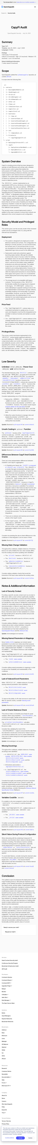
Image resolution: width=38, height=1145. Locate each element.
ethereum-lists (24, 630)
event (17, 687)
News (3, 1098)
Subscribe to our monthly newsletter (26, 2)
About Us (4, 1095)
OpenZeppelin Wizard (8, 630)
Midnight (4, 1041)
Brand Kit (4, 1110)
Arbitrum (4, 1030)
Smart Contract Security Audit (10, 960)
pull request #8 (18, 578)
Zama (3, 1055)
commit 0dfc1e (29, 829)
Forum (3, 1082)
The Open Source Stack (8, 1003)
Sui (2, 1053)
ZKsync (4, 1058)
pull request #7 (18, 540)
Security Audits (11, 13)
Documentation (6, 1077)
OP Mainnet (5, 1044)
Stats (3, 1080)
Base (3, 1032)
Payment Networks (7, 1018)
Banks (3, 1013)
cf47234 (8, 76)
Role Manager (5, 1000)
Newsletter (5, 1074)
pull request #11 (18, 793)
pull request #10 (18, 705)
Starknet (4, 1047)
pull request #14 (18, 866)
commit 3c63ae (29, 578)
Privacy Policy (5, 1124)
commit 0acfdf (29, 866)
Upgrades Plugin (6, 986)
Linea (3, 1038)
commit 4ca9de (29, 793)
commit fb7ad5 (29, 705)
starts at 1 (18, 484)
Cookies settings (9, 1137)
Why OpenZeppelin (7, 1104)
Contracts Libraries (7, 977)
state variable (15, 659)
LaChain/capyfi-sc (23, 74)
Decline (30, 1138)
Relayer (4, 988)
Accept (20, 1138)
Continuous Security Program (10, 963)
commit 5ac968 (29, 450)
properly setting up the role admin (15, 406)
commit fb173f (28, 540)
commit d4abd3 (29, 424)
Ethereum (4, 1035)
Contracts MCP (6, 983)
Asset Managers (6, 1015)
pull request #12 (18, 829)
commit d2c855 (29, 674)
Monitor (4, 991)
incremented (30, 484)
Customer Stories (6, 1071)
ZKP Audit (4, 969)
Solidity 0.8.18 (9, 642)
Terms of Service (6, 1121)
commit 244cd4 (9, 868)
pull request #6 (18, 450)
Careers (4, 1101)
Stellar (3, 1050)
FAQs (3, 1107)
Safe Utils (4, 997)
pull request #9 (18, 674)
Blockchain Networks (7, 1021)
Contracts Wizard (6, 980)
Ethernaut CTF (6, 1085)
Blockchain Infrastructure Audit (10, 966)
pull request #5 (18, 424)
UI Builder (4, 994)
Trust (3, 1112)
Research (3, 13)
